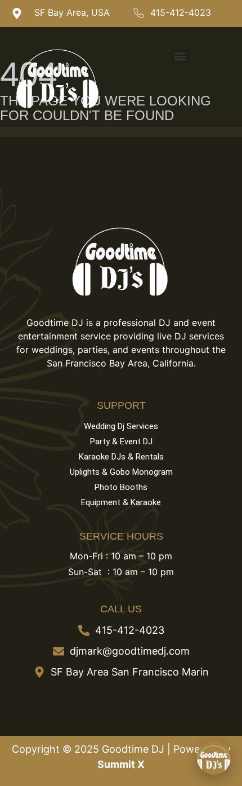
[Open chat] (214, 758)
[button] (180, 56)
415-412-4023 (180, 12)
